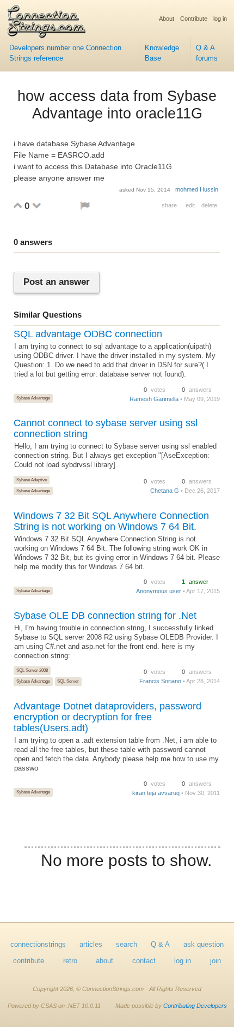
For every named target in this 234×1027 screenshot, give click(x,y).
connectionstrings (38, 944)
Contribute (193, 18)
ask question (203, 944)
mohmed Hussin (196, 189)
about (104, 961)
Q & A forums (207, 53)
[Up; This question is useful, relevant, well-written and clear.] (18, 205)
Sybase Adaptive (31, 479)
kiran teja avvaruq (156, 793)
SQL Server (68, 681)
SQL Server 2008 (32, 670)
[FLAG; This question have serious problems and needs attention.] (85, 205)
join (215, 961)
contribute (28, 961)
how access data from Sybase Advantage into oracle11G (117, 105)
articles (90, 944)
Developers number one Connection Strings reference (65, 53)
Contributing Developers (195, 1005)
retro (70, 961)
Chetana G (164, 490)
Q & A (160, 944)
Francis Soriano (160, 681)
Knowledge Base (162, 53)
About (166, 18)
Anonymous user (158, 591)
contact (144, 961)
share (169, 205)
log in (220, 18)
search (126, 944)
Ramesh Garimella (154, 399)
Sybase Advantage (33, 398)
